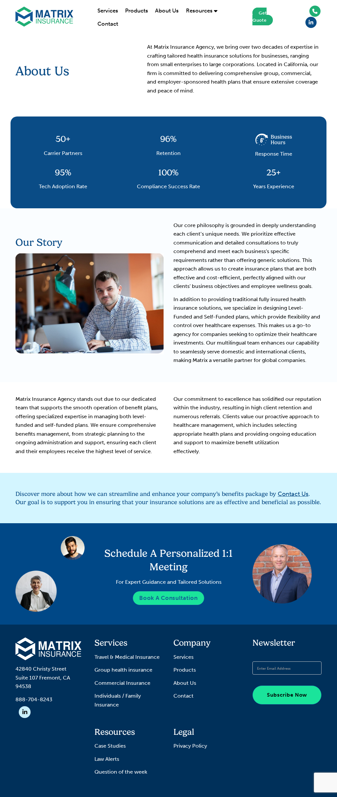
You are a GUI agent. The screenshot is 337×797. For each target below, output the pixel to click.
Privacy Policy (190, 746)
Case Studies (110, 746)
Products (136, 10)
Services (107, 10)
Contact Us (293, 494)
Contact (107, 23)
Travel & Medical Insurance (127, 657)
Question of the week (120, 772)
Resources (200, 10)
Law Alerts (106, 759)
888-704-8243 (33, 699)
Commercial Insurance (122, 683)
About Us (167, 10)
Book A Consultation (168, 598)
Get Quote (259, 16)
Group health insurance (123, 670)
